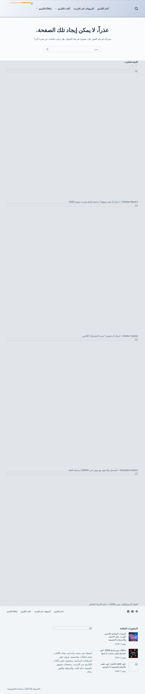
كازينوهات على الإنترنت (83, 8)
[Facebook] (137, 611)
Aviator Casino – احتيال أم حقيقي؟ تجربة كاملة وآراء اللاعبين (110, 336)
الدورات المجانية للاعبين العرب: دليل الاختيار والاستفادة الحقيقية (115, 636)
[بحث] (136, 8)
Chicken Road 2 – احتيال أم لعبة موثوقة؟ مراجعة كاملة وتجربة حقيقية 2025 (103, 201)
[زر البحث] (47, 49)
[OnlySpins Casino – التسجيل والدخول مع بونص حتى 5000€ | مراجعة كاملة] (72, 403)
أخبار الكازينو (103, 8)
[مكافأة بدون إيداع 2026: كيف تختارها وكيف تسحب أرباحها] (133, 653)
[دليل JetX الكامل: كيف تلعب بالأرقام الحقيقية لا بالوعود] (133, 667)
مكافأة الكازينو (45, 8)
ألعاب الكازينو (64, 8)
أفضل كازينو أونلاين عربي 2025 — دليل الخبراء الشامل (113, 604)
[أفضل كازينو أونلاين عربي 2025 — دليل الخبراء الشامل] (72, 537)
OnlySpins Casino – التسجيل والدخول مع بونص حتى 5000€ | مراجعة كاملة (103, 470)
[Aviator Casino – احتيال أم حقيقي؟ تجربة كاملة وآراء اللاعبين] (72, 269)
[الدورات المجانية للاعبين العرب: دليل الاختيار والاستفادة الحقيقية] (133, 636)
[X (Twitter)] (132, 611)
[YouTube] (128, 611)
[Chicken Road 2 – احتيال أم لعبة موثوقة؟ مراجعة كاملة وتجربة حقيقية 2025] (72, 134)
